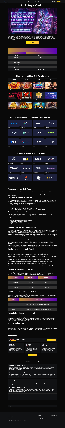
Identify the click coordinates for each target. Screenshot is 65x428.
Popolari (13, 79)
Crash (38, 79)
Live (25, 79)
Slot (50, 79)
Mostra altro (32, 355)
